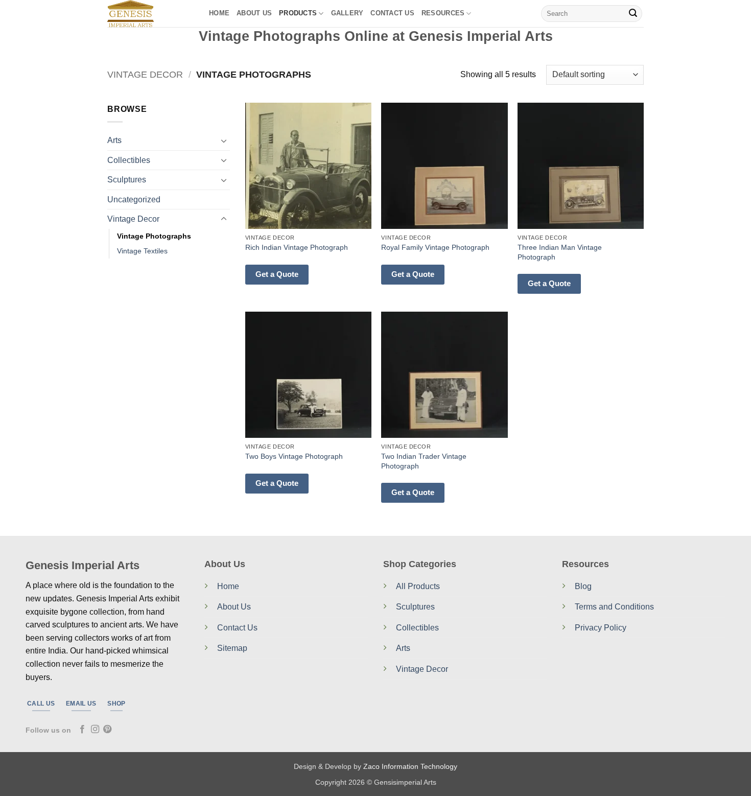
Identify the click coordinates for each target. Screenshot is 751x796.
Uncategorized (133, 199)
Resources (442, 13)
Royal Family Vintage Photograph (435, 247)
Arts (114, 140)
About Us (254, 13)
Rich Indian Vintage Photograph (296, 247)
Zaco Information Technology (410, 766)
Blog (583, 586)
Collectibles (128, 160)
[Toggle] (224, 140)
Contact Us (237, 627)
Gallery (347, 13)
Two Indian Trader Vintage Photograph (423, 461)
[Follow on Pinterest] (107, 729)
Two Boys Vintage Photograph (294, 456)
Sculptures (126, 179)
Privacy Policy (600, 627)
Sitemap (232, 648)
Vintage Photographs (154, 236)
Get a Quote (276, 274)
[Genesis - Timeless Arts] (150, 13)
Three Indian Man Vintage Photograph (560, 252)
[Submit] (633, 13)
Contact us (392, 13)
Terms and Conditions (614, 606)
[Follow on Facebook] (82, 729)
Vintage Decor (145, 74)
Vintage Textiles (142, 251)
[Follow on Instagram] (95, 729)
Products (298, 13)
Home (219, 13)
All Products (418, 586)
